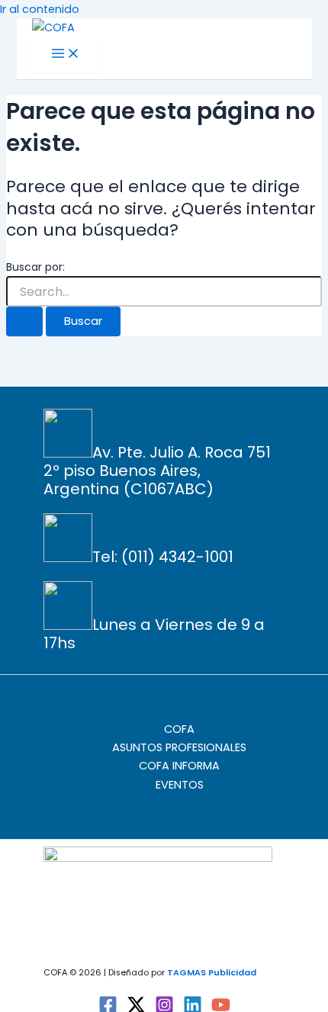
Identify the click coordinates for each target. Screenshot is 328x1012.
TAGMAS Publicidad (211, 972)
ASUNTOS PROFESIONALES (179, 747)
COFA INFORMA (179, 765)
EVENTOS (180, 784)
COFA (179, 729)
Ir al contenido (39, 9)
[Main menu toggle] (65, 54)
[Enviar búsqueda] (24, 321)
